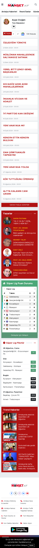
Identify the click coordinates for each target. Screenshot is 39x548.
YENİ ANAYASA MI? (14, 125)
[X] (15, 493)
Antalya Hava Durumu (26, 502)
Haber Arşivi (27, 523)
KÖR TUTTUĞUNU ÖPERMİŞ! (18, 179)
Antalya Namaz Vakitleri (8, 509)
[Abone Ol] (23, 34)
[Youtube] (27, 493)
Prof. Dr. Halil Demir (22, 260)
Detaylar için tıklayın (19, 335)
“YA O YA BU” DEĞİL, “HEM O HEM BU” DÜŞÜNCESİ (22, 222)
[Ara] (36, 4)
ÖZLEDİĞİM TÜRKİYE (14, 43)
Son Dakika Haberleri (11, 523)
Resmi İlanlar (25, 12)
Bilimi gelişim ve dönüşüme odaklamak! (24, 234)
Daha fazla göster (19, 205)
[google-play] (19, 530)
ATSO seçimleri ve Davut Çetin (23, 274)
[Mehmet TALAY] (7, 242)
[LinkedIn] (23, 493)
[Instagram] (19, 493)
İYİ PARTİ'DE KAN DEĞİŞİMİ (18, 114)
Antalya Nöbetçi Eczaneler (8, 502)
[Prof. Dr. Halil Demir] (7, 262)
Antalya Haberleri (9, 12)
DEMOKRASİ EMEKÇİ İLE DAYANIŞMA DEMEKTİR (23, 244)
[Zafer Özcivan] (7, 221)
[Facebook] (11, 493)
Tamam (31, 545)
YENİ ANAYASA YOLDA (16, 167)
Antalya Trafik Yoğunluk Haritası (26, 509)
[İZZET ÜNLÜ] (7, 252)
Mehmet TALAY (19, 240)
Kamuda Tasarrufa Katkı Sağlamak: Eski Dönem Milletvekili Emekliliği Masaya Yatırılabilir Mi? (23, 254)
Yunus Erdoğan (20, 270)
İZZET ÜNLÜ (18, 250)
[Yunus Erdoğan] (7, 272)
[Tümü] (35, 214)
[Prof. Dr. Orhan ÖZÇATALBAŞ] (7, 231)
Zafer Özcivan (19, 218)
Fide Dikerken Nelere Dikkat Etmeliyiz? (22, 264)
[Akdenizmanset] (18, 4)
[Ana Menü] (2, 5)
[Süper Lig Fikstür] (35, 343)
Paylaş (8, 33)
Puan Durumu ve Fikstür (8, 517)
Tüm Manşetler (28, 516)
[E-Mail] (13, 26)
